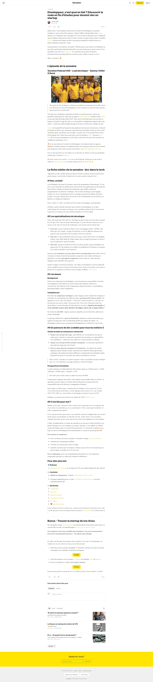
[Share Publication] (133, 2)
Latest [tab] (53, 608)
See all (51, 646)
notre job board (68, 525)
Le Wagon (53, 501)
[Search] (129, 2)
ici (67, 140)
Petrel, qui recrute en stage (85, 527)
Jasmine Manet (55, 21)
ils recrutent (92, 269)
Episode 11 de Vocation (58, 468)
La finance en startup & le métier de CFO (62, 624)
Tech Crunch (87, 475)
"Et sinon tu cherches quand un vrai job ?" (63, 613)
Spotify (86, 149)
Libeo (100, 33)
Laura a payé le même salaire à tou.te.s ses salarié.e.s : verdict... (64, 637)
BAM (88, 116)
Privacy (75, 670)
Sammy (66, 155)
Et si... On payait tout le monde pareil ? (61, 635)
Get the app (84, 674)
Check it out (90, 397)
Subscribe (140, 3)
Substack (68, 678)
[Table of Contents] (2, 340)
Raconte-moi (87, 510)
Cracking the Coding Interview (84, 479)
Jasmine (98, 559)
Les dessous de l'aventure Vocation (57, 615)
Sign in (148, 3)
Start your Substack (72, 674)
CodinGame (54, 489)
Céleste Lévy (57, 639)
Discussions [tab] (60, 608)
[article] (76, 616)
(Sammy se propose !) (95, 438)
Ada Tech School (58, 504)
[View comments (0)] (54, 26)
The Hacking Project (57, 498)
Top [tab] (49, 608)
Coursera (53, 492)
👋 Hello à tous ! (51, 626)
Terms (80, 670)
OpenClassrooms (56, 495)
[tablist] (54, 588)
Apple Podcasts (96, 149)
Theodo (82, 116)
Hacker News (78, 475)
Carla (92, 559)
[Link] (45, 66)
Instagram (78, 559)
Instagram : (68, 52)
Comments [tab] (51, 588)
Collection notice (87, 670)
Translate (51, 9)
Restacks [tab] (58, 588)
